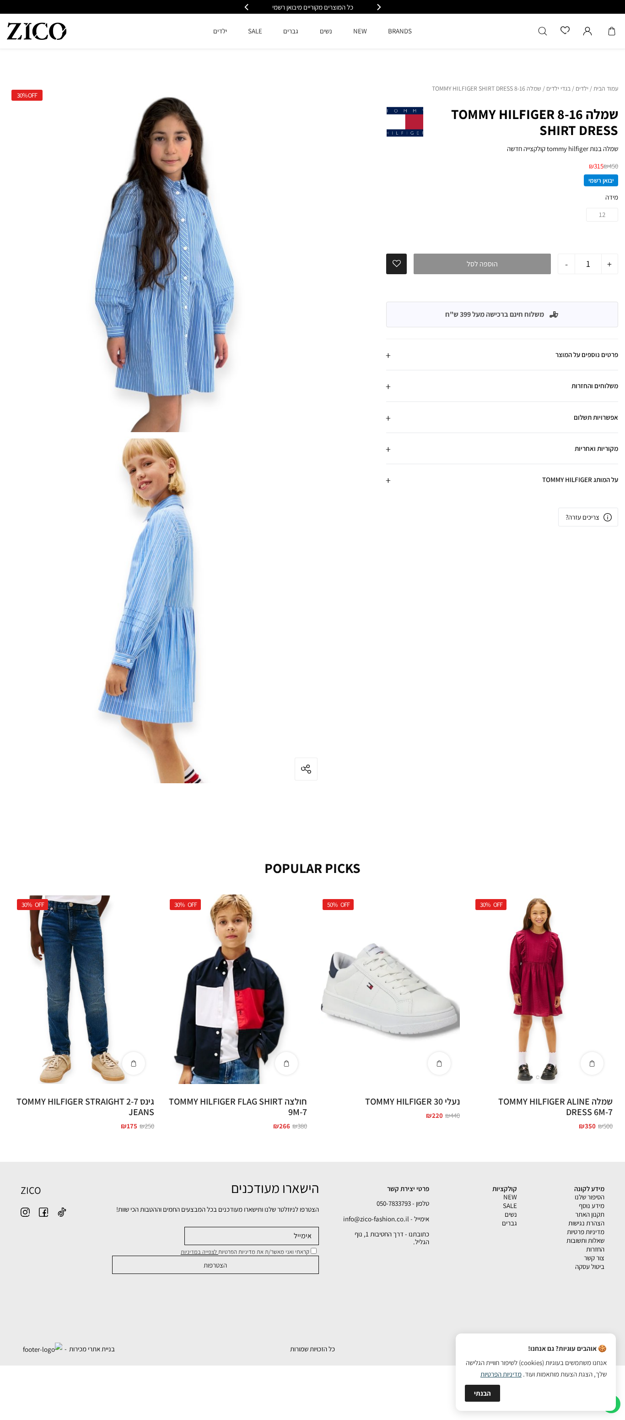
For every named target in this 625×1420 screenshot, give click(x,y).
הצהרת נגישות (586, 1223)
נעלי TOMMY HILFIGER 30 (412, 1101)
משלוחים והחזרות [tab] (594, 385)
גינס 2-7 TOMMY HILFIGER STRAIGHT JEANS (85, 1106)
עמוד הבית (605, 88)
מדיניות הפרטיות (501, 1374)
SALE (510, 1205)
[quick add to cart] (592, 1063)
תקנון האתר (589, 1214)
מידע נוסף (591, 1205)
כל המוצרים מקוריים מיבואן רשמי (312, 7)
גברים (509, 1223)
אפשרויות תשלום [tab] (596, 416)
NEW (510, 1196)
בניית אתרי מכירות (92, 1348)
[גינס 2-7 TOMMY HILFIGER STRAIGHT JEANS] (83, 989)
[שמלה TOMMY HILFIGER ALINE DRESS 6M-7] (542, 989)
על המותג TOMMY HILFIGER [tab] (580, 479)
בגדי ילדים (558, 88)
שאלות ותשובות (585, 1240)
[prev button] (378, 7)
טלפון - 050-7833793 (403, 1203)
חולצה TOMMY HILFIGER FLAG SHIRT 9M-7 (238, 1106)
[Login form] (587, 31)
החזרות (595, 1249)
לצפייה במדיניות (199, 1252)
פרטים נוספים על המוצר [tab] (586, 354)
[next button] (247, 7)
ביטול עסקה (589, 1266)
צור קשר (594, 1257)
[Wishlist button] (565, 31)
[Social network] (61, 1212)
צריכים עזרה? (582, 517)
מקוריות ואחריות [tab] (596, 448)
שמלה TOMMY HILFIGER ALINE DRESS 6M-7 (555, 1106)
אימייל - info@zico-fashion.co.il (386, 1218)
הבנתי (482, 1393)
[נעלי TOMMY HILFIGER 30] (389, 989)
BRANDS (400, 31)
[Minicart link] (611, 31)
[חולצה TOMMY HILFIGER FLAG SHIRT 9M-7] (236, 989)
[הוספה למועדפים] (397, 264)
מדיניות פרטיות (585, 1231)
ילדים (582, 88)
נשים (511, 1214)
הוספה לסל (482, 264)
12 (602, 214)
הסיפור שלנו (589, 1196)
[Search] (542, 31)
